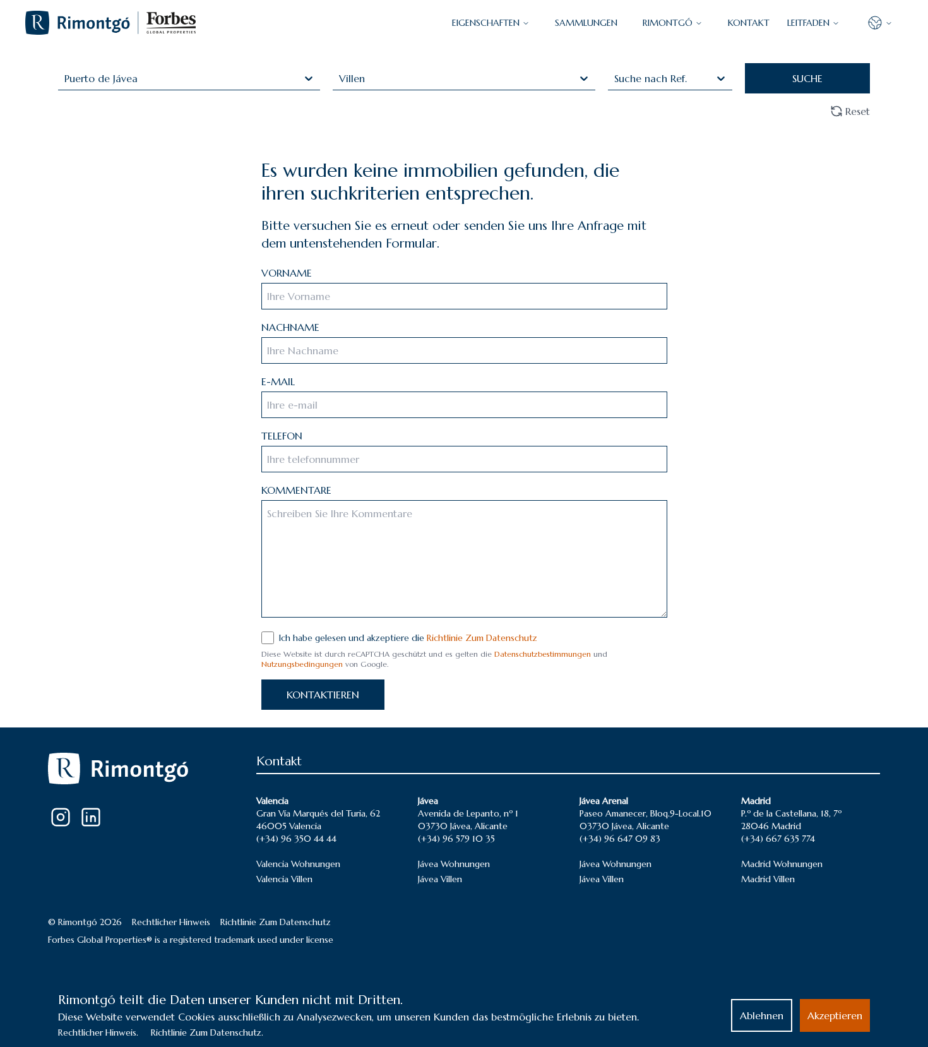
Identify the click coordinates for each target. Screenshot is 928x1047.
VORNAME (286, 272)
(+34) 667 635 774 (778, 838)
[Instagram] (60, 817)
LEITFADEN (808, 22)
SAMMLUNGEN (586, 22)
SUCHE (807, 78)
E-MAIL (278, 381)
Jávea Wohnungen (454, 864)
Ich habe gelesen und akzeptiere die (408, 637)
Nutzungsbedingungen (302, 664)
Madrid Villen (768, 879)
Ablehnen (761, 1015)
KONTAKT (749, 22)
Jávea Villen (440, 879)
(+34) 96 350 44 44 (296, 838)
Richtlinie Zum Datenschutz (482, 637)
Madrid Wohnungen (782, 864)
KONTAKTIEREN (323, 694)
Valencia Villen (284, 879)
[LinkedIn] (91, 817)
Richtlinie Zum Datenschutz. (207, 1032)
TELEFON (281, 435)
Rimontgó (668, 22)
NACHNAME (290, 327)
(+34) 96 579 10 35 (456, 838)
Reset (857, 111)
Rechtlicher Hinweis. (98, 1032)
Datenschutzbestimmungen (542, 654)
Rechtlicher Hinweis (171, 922)
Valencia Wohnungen (298, 864)
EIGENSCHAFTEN (486, 22)
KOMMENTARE (296, 490)
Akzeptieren (834, 1015)
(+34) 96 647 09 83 (620, 838)
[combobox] (66, 78)
